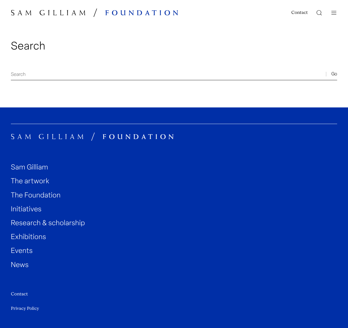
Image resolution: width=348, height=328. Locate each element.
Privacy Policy (25, 308)
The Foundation (36, 195)
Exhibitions (28, 237)
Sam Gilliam (29, 167)
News (20, 265)
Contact (299, 12)
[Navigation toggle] (334, 13)
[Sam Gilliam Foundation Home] (95, 12)
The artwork (30, 181)
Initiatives (26, 209)
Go (334, 74)
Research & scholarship (48, 223)
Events (22, 250)
